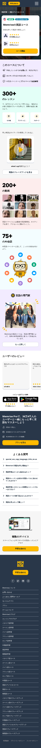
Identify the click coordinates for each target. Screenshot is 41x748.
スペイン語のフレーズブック (12, 702)
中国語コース (7, 680)
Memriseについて (8, 588)
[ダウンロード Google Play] (29, 399)
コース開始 (20, 51)
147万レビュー (29, 406)
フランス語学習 (8, 636)
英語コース (6, 689)
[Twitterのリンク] (18, 581)
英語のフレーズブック (10, 729)
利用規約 (6, 741)
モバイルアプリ (8, 601)
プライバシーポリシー (18, 741)
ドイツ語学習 (7, 632)
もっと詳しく (20, 344)
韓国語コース (7, 694)
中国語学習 (6, 645)
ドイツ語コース (8, 667)
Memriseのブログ (8, 614)
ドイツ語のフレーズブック (11, 707)
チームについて (8, 610)
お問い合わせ (7, 592)
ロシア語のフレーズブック (11, 716)
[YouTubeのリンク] (23, 581)
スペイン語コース (8, 663)
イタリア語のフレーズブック (12, 698)
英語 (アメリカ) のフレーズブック (14, 724)
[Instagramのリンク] (28, 581)
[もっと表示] (36, 3)
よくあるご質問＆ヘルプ (11, 597)
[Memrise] (4, 3)
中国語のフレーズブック (11, 720)
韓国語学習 (6, 654)
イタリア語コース (8, 658)
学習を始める (14, 3)
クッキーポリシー (32, 741)
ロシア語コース (8, 676)
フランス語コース (8, 672)
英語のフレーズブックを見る (20, 172)
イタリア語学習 (8, 623)
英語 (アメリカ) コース (10, 685)
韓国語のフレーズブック (11, 733)
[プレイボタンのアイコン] (20, 150)
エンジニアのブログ (9, 619)
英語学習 (4, 12)
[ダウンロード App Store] (10, 399)
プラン (4, 605)
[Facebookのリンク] (12, 581)
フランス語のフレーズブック (12, 711)
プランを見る (20, 442)
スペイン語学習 (8, 627)
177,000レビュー (10, 406)
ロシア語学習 (7, 641)
